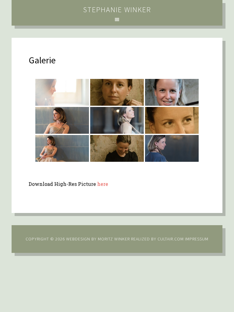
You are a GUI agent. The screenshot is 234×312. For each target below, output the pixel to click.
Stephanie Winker (117, 9)
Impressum (196, 239)
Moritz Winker (114, 239)
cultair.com (170, 239)
